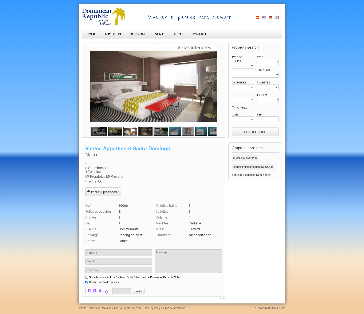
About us (113, 34)
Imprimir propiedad (104, 191)
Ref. (259, 114)
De (233, 95)
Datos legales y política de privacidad (164, 308)
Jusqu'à (262, 95)
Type (260, 57)
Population (262, 69)
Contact (198, 34)
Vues (235, 114)
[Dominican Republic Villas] (104, 25)
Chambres (239, 82)
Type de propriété (239, 59)
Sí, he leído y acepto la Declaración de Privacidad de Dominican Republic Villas (135, 277)
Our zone (138, 34)
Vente (160, 34)
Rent (178, 34)
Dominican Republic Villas (103, 308)
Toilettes (263, 82)
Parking (241, 107)
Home (91, 34)
